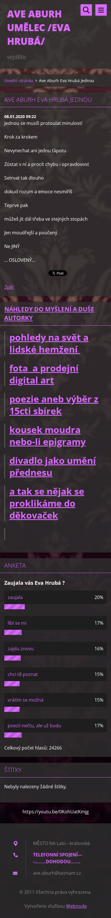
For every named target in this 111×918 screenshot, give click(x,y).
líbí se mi (17, 623)
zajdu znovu (21, 648)
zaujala (15, 597)
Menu (101, 10)
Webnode (76, 906)
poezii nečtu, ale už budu (34, 725)
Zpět (9, 287)
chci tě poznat (23, 674)
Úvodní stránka (18, 80)
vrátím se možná (26, 700)
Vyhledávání (86, 10)
